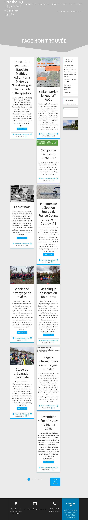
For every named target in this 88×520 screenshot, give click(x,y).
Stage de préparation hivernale (22, 373)
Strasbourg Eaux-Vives (22, 338)
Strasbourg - (13, 8)
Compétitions (76, 4)
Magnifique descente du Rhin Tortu (48, 293)
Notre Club (31, 4)
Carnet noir (22, 207)
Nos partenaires (75, 12)
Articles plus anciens (55, 481)
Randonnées (44, 4)
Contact (61, 12)
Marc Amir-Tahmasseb (22, 134)
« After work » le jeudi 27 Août (48, 95)
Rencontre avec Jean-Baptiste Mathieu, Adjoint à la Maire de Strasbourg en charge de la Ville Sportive (22, 77)
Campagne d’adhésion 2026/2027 (48, 154)
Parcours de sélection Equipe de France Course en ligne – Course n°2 (48, 213)
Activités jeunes (60, 4)
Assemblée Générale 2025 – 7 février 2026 (48, 423)
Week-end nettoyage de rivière (22, 293)
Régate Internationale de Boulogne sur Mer (48, 363)
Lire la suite (22, 128)
